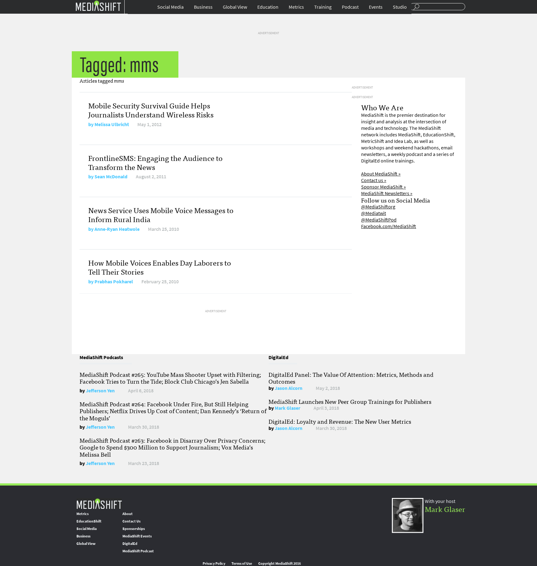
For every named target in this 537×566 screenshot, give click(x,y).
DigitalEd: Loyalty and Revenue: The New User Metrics (339, 421)
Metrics (296, 7)
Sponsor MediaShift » (383, 187)
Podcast (350, 7)
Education (267, 7)
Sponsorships (133, 528)
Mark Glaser (287, 408)
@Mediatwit (373, 213)
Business (203, 7)
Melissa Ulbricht (111, 124)
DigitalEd (129, 543)
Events (376, 7)
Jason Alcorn (288, 388)
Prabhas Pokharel (113, 281)
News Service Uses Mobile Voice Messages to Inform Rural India (160, 214)
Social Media (170, 7)
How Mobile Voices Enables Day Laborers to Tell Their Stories (159, 266)
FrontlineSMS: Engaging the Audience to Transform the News (155, 162)
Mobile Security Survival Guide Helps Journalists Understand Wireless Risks (150, 109)
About (127, 513)
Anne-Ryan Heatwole (117, 229)
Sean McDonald (110, 176)
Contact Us (131, 521)
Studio (400, 7)
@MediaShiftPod (379, 220)
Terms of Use (242, 563)
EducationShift (88, 521)
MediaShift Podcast (138, 551)
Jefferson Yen (100, 390)
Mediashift (98, 5)
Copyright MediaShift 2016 (279, 563)
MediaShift (99, 503)
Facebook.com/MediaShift (388, 226)
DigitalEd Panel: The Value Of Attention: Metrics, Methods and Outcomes (351, 378)
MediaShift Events (137, 536)
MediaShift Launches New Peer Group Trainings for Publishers (349, 401)
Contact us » (373, 180)
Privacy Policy (214, 563)
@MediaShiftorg (378, 206)
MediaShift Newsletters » (386, 193)
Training (323, 7)
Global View (235, 7)
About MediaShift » (381, 174)
